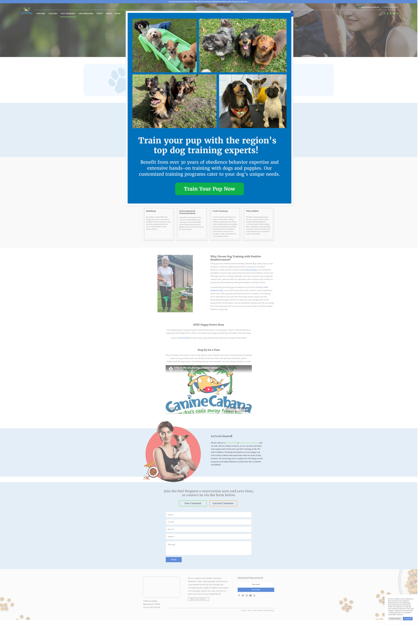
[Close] (292, 14)
